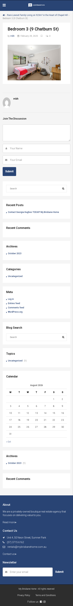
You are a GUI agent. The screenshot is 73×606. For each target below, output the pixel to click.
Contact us (9, 554)
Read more (9, 522)
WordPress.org (15, 312)
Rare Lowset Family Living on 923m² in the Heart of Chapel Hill (37, 15)
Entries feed (14, 303)
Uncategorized (15, 276)
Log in (11, 299)
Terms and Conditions (45, 595)
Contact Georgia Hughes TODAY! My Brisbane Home (33, 212)
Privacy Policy (23, 595)
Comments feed (16, 307)
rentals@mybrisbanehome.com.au (26, 546)
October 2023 (14, 253)
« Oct (8, 442)
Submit (59, 571)
